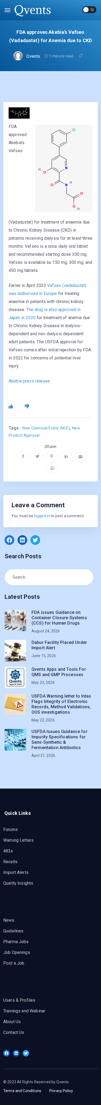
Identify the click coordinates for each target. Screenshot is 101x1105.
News (9, 920)
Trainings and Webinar (24, 1010)
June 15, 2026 (44, 656)
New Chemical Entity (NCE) (46, 428)
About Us (12, 1021)
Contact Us (13, 1032)
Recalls (10, 861)
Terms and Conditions (22, 1091)
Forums (10, 829)
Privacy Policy (61, 1091)
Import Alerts (16, 872)
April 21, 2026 (43, 755)
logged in (42, 516)
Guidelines (13, 930)
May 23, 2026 (43, 682)
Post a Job (14, 963)
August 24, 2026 (46, 631)
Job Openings (16, 952)
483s (8, 851)
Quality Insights (18, 883)
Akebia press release (29, 381)
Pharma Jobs (16, 941)
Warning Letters (18, 840)
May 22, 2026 (43, 720)
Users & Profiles (19, 1000)
